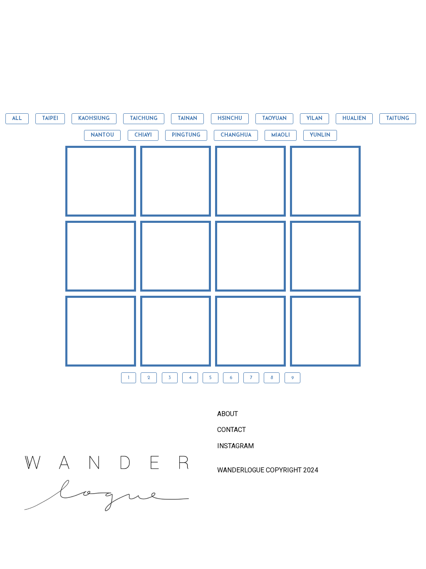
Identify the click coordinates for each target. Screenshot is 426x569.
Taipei (50, 118)
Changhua (235, 135)
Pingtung (186, 135)
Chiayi (143, 135)
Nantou (102, 135)
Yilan (314, 118)
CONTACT (231, 430)
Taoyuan (274, 118)
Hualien (354, 118)
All (17, 118)
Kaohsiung (94, 118)
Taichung (144, 118)
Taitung (397, 118)
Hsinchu (230, 118)
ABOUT (227, 414)
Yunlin (320, 135)
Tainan (187, 118)
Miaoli (280, 135)
